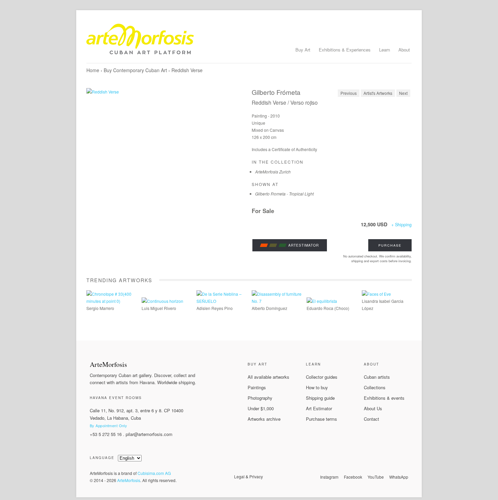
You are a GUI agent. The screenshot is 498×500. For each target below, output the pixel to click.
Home (92, 70)
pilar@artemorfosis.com (149, 434)
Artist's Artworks (378, 93)
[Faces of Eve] (376, 294)
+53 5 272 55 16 (106, 434)
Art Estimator (319, 408)
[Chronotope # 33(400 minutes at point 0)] (111, 301)
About (404, 49)
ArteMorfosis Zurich (273, 171)
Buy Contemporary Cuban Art (135, 70)
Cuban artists (377, 377)
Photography (260, 398)
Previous (348, 93)
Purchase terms (321, 419)
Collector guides (321, 377)
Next (403, 93)
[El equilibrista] (322, 301)
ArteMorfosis (128, 480)
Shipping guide (320, 398)
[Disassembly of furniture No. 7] (277, 301)
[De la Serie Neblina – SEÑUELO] (221, 301)
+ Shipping (401, 225)
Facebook (353, 477)
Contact (371, 419)
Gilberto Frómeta (276, 92)
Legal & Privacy (248, 476)
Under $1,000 (261, 408)
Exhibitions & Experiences (345, 49)
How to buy (317, 387)
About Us (373, 408)
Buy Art (302, 49)
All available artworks (268, 377)
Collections (375, 387)
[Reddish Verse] (166, 138)
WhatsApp (398, 477)
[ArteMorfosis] (249, 42)
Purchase (389, 245)
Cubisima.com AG (154, 473)
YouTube (376, 477)
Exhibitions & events (384, 398)
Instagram (329, 477)
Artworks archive (264, 419)
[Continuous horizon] (162, 301)
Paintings (257, 387)
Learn (384, 49)
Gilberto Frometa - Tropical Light (284, 193)
